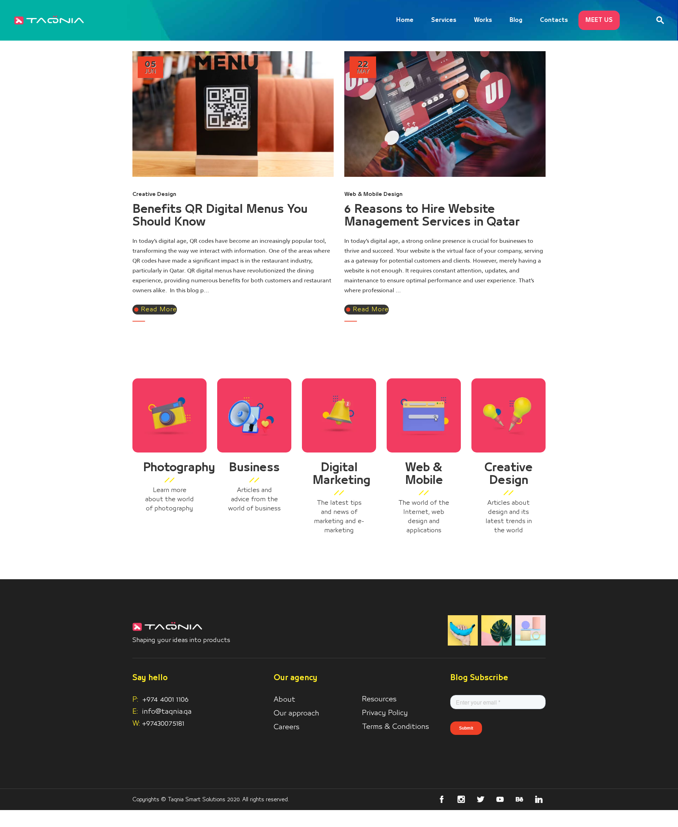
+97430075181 (163, 723)
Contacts (554, 20)
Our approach (296, 713)
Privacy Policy (385, 713)
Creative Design (154, 194)
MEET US (599, 20)
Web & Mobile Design (373, 194)
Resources (379, 699)
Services (443, 20)
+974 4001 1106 (160, 699)
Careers (286, 727)
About (284, 699)
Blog (516, 20)
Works (483, 20)
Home (405, 20)
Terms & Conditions (395, 727)
